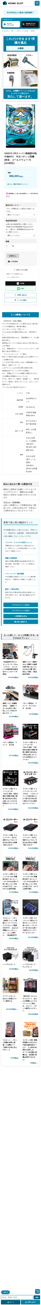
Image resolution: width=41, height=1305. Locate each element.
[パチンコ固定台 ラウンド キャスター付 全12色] (30, 692)
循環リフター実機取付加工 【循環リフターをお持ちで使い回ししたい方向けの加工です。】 (10, 708)
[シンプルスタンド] (10, 953)
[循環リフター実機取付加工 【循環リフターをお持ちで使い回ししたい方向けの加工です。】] (10, 692)
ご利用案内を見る (20, 616)
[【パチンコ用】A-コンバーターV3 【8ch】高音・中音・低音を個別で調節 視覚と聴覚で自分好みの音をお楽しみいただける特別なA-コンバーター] (30, 731)
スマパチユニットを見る (20, 610)
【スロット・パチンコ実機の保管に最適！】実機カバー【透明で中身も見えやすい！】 (10, 1045)
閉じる (6, 1292)
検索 (36, 1297)
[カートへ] (37, 1291)
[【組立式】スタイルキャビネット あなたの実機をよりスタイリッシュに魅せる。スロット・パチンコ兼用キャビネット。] (30, 985)
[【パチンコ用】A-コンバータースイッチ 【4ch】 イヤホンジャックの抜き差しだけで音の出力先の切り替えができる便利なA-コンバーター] (30, 778)
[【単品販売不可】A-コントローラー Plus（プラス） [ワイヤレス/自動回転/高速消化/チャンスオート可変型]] (10, 651)
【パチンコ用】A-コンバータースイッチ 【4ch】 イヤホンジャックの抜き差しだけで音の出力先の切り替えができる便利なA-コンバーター (30, 796)
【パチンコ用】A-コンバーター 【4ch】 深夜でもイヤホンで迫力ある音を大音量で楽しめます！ (31, 840)
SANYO (33, 31)
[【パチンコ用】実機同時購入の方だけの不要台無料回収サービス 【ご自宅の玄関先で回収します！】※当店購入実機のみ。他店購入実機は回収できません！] (30, 1029)
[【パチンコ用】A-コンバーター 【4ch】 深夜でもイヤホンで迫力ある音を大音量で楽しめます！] (30, 824)
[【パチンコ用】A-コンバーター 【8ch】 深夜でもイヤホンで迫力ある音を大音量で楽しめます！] (10, 824)
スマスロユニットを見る (20, 605)
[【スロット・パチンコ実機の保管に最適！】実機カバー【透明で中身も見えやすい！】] (10, 1029)
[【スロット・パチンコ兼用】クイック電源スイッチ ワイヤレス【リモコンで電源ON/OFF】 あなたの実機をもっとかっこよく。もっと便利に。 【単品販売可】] (10, 907)
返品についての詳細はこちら (15, 274)
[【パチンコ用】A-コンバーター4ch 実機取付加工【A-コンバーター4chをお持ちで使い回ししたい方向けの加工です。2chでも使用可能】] (30, 863)
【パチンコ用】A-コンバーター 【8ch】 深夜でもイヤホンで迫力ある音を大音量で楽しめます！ (11, 840)
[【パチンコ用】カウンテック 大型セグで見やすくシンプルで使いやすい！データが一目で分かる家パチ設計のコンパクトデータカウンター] (30, 907)
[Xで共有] (20, 283)
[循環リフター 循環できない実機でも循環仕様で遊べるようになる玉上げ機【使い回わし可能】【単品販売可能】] (30, 651)
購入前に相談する (20, 622)
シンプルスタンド (10, 964)
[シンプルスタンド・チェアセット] (30, 953)
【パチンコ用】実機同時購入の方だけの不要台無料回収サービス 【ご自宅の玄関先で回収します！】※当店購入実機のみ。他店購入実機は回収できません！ (30, 1050)
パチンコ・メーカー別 (22, 31)
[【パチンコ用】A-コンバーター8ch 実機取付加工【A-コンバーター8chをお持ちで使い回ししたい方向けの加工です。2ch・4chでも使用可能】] (10, 863)
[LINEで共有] (20, 288)
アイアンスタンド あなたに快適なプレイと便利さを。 (10, 998)
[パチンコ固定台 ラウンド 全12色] (10, 731)
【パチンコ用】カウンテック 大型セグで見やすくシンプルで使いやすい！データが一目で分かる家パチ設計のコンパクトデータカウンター (30, 925)
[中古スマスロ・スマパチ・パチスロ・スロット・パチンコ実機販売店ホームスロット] (13, 3)
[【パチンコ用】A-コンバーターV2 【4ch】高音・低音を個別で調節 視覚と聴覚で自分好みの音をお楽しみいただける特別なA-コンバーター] (10, 778)
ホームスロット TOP (7, 31)
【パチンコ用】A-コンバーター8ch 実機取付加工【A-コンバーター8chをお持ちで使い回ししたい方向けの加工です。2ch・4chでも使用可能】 (10, 881)
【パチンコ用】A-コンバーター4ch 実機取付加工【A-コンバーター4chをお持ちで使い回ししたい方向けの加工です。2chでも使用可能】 (30, 881)
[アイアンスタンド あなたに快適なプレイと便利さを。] (10, 985)
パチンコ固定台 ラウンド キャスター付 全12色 (30, 705)
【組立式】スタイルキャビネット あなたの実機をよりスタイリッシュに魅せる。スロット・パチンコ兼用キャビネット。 (30, 1003)
